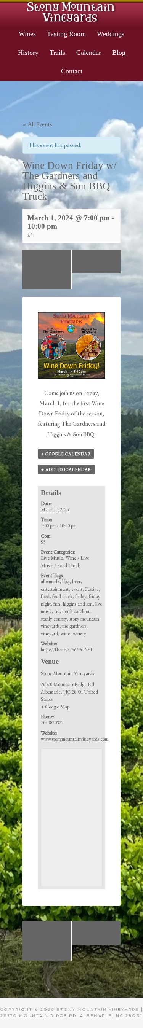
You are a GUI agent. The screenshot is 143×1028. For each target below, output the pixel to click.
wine (65, 633)
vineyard (49, 633)
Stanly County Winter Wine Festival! (45, 269)
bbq (65, 581)
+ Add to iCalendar (66, 469)
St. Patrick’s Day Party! (98, 261)
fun (56, 604)
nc (57, 611)
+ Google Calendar (66, 454)
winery (79, 633)
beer (76, 581)
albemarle (50, 581)
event (76, 589)
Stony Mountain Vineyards (71, 11)
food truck (62, 596)
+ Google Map (55, 706)
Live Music (52, 558)
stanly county (54, 619)
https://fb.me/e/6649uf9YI (66, 649)
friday (80, 596)
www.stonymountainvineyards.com (74, 739)
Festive (92, 589)
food (45, 596)
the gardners (74, 626)
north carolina (75, 611)
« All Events (37, 124)
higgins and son (78, 604)
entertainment (55, 589)
